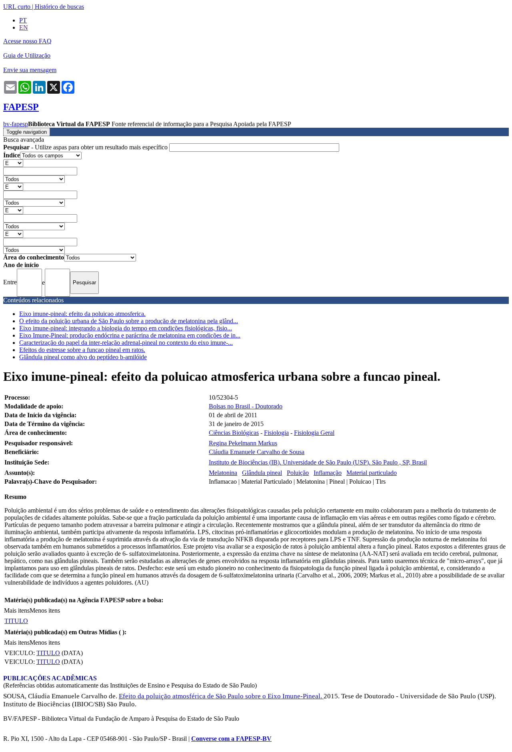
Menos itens (45, 610)
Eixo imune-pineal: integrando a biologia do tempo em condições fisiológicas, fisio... (125, 328)
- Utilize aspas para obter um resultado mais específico (86, 147)
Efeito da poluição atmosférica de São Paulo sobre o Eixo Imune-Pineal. (221, 696)
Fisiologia (276, 432)
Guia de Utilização (26, 55)
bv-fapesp (15, 124)
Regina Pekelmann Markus (243, 443)
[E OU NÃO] (13, 162)
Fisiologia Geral (314, 432)
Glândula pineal (262, 472)
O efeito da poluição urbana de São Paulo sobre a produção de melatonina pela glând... (128, 321)
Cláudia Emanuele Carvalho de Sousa (256, 451)
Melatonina (223, 472)
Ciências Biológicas (234, 432)
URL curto (16, 6)
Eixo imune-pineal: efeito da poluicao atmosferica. (82, 313)
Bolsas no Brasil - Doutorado (245, 406)
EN (23, 27)
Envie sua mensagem (29, 69)
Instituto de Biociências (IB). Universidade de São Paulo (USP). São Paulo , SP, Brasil (318, 462)
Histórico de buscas (59, 6)
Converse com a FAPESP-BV (231, 738)
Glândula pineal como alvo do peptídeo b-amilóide (83, 357)
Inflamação (328, 472)
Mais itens (17, 610)
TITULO (16, 620)
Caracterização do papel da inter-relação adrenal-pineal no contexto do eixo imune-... (126, 342)
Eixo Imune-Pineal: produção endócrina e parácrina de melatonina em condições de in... (129, 335)
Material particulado (371, 472)
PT (23, 20)
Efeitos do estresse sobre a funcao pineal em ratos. (82, 349)
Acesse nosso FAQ (27, 41)
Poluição (298, 472)
